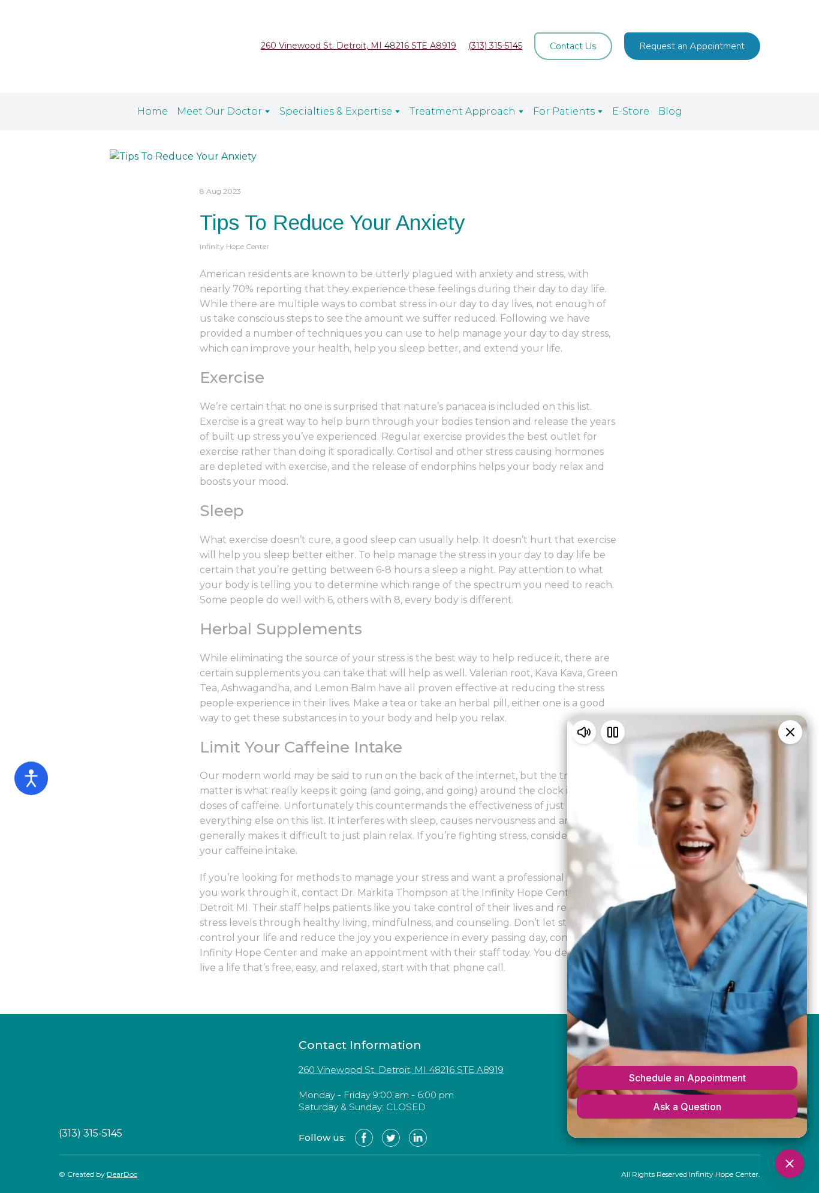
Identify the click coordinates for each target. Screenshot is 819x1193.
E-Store (630, 111)
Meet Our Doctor (219, 111)
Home (152, 111)
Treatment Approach (463, 111)
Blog (670, 111)
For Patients (564, 111)
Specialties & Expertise (335, 111)
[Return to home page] (114, 46)
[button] (573, 46)
